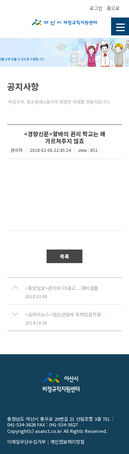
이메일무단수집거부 (26, 441)
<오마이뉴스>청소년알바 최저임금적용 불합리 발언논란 (65, 314)
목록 (64, 256)
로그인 (96, 8)
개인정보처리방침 (67, 441)
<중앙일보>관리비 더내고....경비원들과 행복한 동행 (65, 288)
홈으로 (113, 8)
